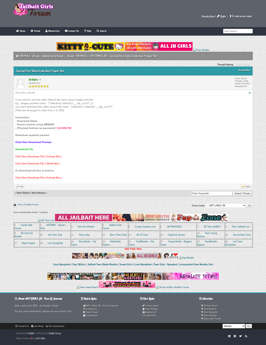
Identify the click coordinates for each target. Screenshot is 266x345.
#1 (250, 93)
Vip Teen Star (55, 234)
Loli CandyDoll (55, 243)
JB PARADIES (174, 226)
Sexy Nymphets (62, 264)
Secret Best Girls (242, 234)
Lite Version (91, 315)
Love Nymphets (143, 264)
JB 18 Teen (142, 234)
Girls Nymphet (210, 312)
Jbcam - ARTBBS (77, 56)
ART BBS (40, 338)
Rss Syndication (56, 326)
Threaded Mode (244, 70)
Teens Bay (84, 234)
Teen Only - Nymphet (165, 264)
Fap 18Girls (79, 264)
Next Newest (38, 192)
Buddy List (150, 312)
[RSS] (246, 336)
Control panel (152, 305)
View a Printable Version (28, 204)
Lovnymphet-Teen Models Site (196, 264)
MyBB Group (55, 333)
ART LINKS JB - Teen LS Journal (102, 305)
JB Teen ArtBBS (212, 226)
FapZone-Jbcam (176, 234)
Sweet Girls (125, 264)
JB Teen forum (210, 305)
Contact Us (91, 309)
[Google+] (235, 336)
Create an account (242, 16)
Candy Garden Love (145, 226)
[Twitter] (240, 336)
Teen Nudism (210, 315)
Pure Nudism (209, 309)
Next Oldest (23, 192)
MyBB (31, 333)
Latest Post (150, 315)
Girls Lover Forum (212, 319)
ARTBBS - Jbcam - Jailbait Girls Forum (42, 56)
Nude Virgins (28, 243)
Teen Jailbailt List (241, 226)
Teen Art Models (85, 226)
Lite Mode (38, 326)
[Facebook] (229, 336)
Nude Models (110, 264)
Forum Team (91, 312)
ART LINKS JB (98, 56)
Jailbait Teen (94, 264)
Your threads (151, 309)
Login (223, 16)
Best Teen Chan (118, 234)
